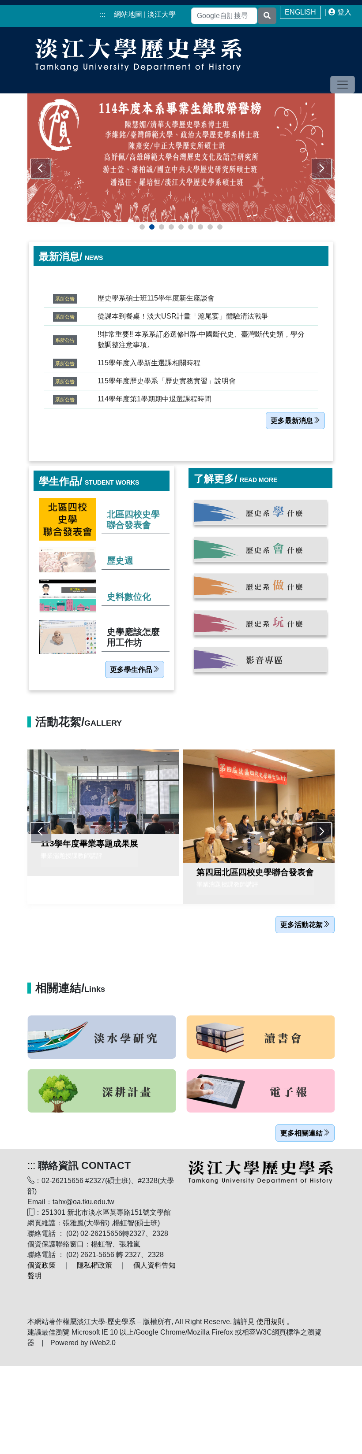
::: (102, 14)
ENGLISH (300, 12)
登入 (344, 12)
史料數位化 (129, 596)
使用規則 (270, 1321)
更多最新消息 (292, 420)
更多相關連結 (301, 1133)
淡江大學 (161, 14)
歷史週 (120, 560)
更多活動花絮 (301, 924)
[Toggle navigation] (342, 84)
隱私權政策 (94, 1265)
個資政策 (41, 1265)
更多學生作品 (131, 669)
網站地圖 (128, 14)
